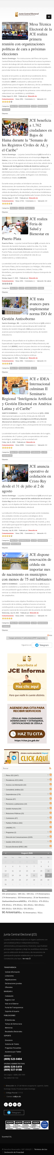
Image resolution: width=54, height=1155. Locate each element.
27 (6, 862)
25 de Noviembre (41, 897)
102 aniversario (9, 894)
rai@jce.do (17, 1096)
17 (6, 875)
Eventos (40, 288)
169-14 (30, 894)
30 (27, 862)
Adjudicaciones (10, 980)
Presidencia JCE (24, 106)
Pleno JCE (13, 106)
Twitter (10, 1105)
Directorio (9, 1040)
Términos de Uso (40, 1149)
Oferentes (9, 987)
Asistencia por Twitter (13, 1052)
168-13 (21, 894)
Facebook (6, 1105)
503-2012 (7, 909)
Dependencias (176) (13, 794)
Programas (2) (11, 832)
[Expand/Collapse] (48, 774)
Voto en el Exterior (12, 1004)
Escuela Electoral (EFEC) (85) (16, 847)
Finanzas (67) (11, 799)
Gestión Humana (31, 288)
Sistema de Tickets (12, 1044)
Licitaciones (9, 976)
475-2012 (44, 901)
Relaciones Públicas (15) (15, 813)
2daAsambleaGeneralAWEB (14, 901)
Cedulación (6, 544)
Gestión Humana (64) (13, 809)
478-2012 (7, 905)
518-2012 (18, 909)
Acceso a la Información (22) (16, 785)
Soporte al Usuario (12, 1011)
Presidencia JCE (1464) (14, 780)
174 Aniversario (9, 897)
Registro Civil (30, 208)
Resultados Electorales (13, 1031)
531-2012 (29, 909)
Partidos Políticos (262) (14, 823)
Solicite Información (12, 972)
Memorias (9, 1028)
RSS (50, 635)
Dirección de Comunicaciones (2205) (19, 837)
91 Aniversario (30, 913)
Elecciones (6, 109)
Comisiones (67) (12, 818)
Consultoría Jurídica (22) (14, 790)
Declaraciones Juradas (13, 983)
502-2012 (39, 905)
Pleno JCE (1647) (12, 775)
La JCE (33, 106)
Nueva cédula (16, 544)
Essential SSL (7, 1137)
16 (48, 871)
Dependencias (42, 106)
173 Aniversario (42, 894)
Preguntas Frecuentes (13, 1048)
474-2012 (33, 901)
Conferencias (35, 452)
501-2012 (29, 905)
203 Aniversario (25, 897)
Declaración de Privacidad (14, 1152)
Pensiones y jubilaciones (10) (16, 804)
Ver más (26, 959)
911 (40, 913)
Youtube (19, 1105)
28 (13, 862)
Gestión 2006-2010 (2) (14, 842)
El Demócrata (10, 1020)
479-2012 (18, 905)
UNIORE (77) (10, 828)
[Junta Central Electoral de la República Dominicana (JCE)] (27, 14)
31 (34, 862)
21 (34, 875)
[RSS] (51, 775)
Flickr (15, 1105)
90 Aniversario (12, 912)
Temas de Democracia (13, 1024)
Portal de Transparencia (14, 1007)
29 (20, 862)
